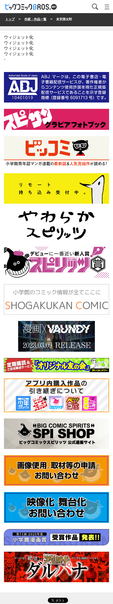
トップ (10, 19)
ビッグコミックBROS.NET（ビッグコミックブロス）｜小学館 (31, 7)
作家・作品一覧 (35, 19)
